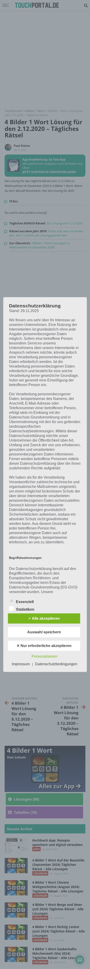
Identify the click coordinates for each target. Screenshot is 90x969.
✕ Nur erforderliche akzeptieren (44, 646)
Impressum (21, 664)
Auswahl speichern (44, 632)
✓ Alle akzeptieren (44, 618)
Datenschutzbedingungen (56, 664)
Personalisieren (44, 656)
